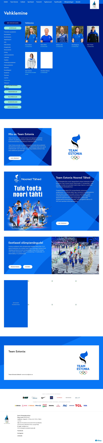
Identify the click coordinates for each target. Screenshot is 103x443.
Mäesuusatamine (8, 65)
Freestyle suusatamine (10, 32)
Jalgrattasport (7, 39)
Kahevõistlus (7, 45)
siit (34, 428)
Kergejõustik (7, 47)
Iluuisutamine (7, 34)
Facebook (20, 431)
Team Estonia (14, 2)
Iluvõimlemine (7, 37)
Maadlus (6, 60)
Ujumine (6, 78)
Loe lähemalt (15, 158)
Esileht (6, 2)
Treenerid (38, 2)
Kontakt (78, 2)
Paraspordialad (12, 91)
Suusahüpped (7, 70)
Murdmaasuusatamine (9, 62)
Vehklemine (7, 80)
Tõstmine (6, 75)
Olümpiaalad (12, 28)
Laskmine (6, 57)
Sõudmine (6, 73)
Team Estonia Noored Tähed (11, 87)
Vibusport (6, 83)
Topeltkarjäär (58, 2)
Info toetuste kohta (12, 23)
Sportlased (31, 2)
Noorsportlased (12, 102)
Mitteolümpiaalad (13, 107)
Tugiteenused (48, 2)
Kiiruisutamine (7, 50)
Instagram (20, 433)
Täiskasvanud (15, 266)
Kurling (6, 52)
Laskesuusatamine (9, 55)
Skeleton (6, 67)
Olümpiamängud (68, 2)
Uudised (23, 2)
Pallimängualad (12, 97)
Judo (5, 42)
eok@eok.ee (25, 426)
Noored (27, 266)
